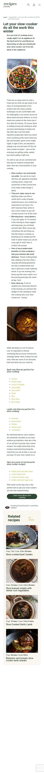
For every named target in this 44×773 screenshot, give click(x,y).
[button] (22, 519)
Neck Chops (16, 421)
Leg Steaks (15, 430)
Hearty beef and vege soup (22, 480)
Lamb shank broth (18, 474)
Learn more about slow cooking (22, 496)
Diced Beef (15, 388)
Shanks (14, 424)
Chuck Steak (16, 382)
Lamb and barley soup (20, 477)
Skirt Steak (15, 402)
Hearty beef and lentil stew (22, 471)
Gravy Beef (15, 390)
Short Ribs (15, 399)
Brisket (14, 379)
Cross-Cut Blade (17, 385)
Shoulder (14, 418)
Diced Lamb (16, 427)
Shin (13, 396)
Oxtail (13, 393)
